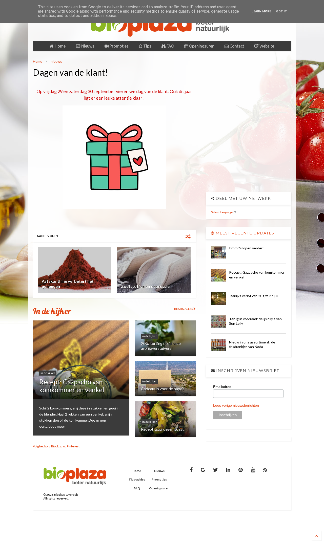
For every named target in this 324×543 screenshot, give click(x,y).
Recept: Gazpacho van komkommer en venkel (71, 386)
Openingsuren (201, 46)
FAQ (170, 46)
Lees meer (57, 426)
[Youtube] (253, 470)
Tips (146, 46)
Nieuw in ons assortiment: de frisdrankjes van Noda (252, 344)
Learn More (261, 11)
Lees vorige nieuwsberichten (236, 405)
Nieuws (87, 46)
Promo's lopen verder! (246, 248)
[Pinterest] (240, 470)
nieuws (56, 61)
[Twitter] (215, 470)
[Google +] (203, 470)
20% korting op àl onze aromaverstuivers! (161, 346)
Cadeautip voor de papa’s (163, 388)
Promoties (119, 46)
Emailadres (222, 387)
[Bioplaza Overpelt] (162, 34)
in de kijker (47, 373)
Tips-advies (137, 479)
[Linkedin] (228, 470)
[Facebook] (191, 470)
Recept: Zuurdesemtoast (162, 429)
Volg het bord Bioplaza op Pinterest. (56, 446)
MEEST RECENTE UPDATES (244, 233)
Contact (236, 46)
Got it (281, 11)
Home (60, 46)
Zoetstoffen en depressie (145, 286)
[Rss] (265, 470)
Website (266, 46)
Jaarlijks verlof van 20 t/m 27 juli (253, 296)
